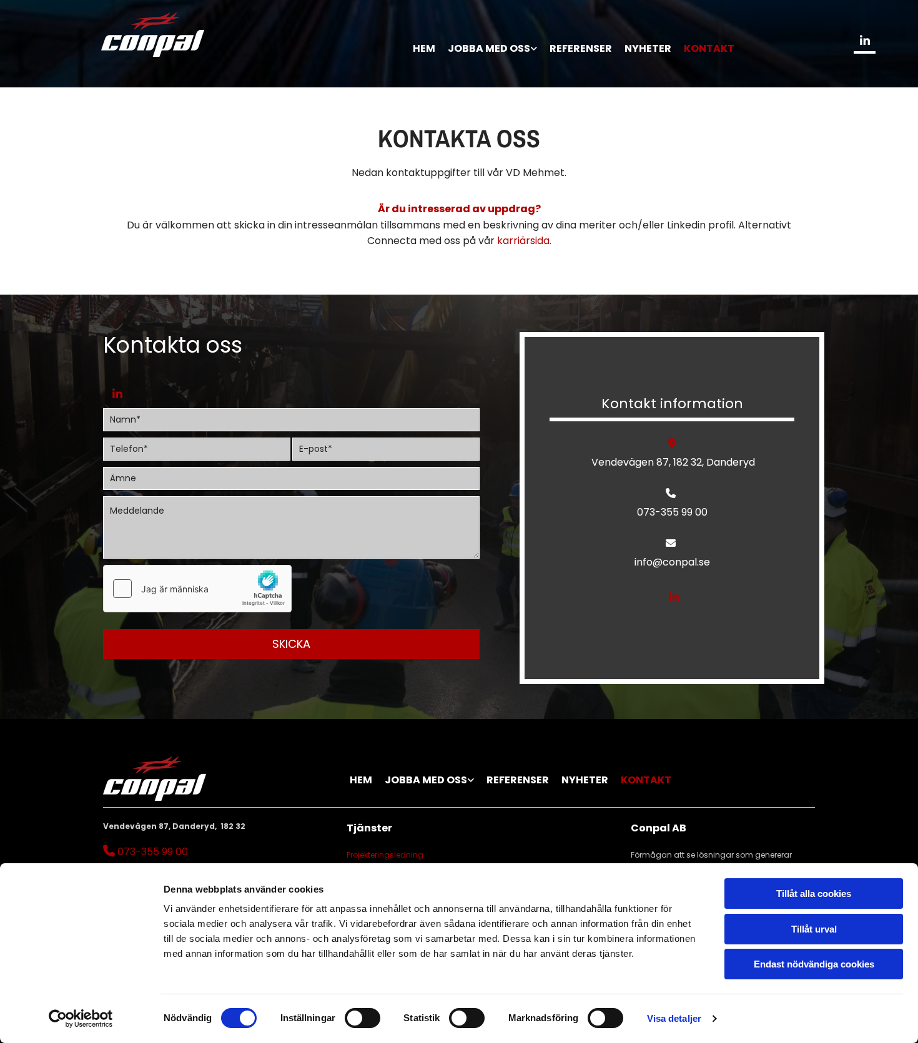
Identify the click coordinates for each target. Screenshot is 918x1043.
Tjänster (369, 828)
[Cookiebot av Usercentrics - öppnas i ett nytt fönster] (81, 1018)
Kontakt (709, 48)
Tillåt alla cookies (813, 893)
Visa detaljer (674, 1018)
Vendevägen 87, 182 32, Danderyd (672, 462)
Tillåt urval (814, 929)
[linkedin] (865, 40)
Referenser (581, 48)
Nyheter (647, 48)
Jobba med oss (489, 48)
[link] (492, 41)
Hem (424, 48)
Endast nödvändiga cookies (814, 964)
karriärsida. (524, 240)
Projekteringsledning (385, 855)
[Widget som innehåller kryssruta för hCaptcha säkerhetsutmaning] (197, 588)
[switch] (362, 1018)
